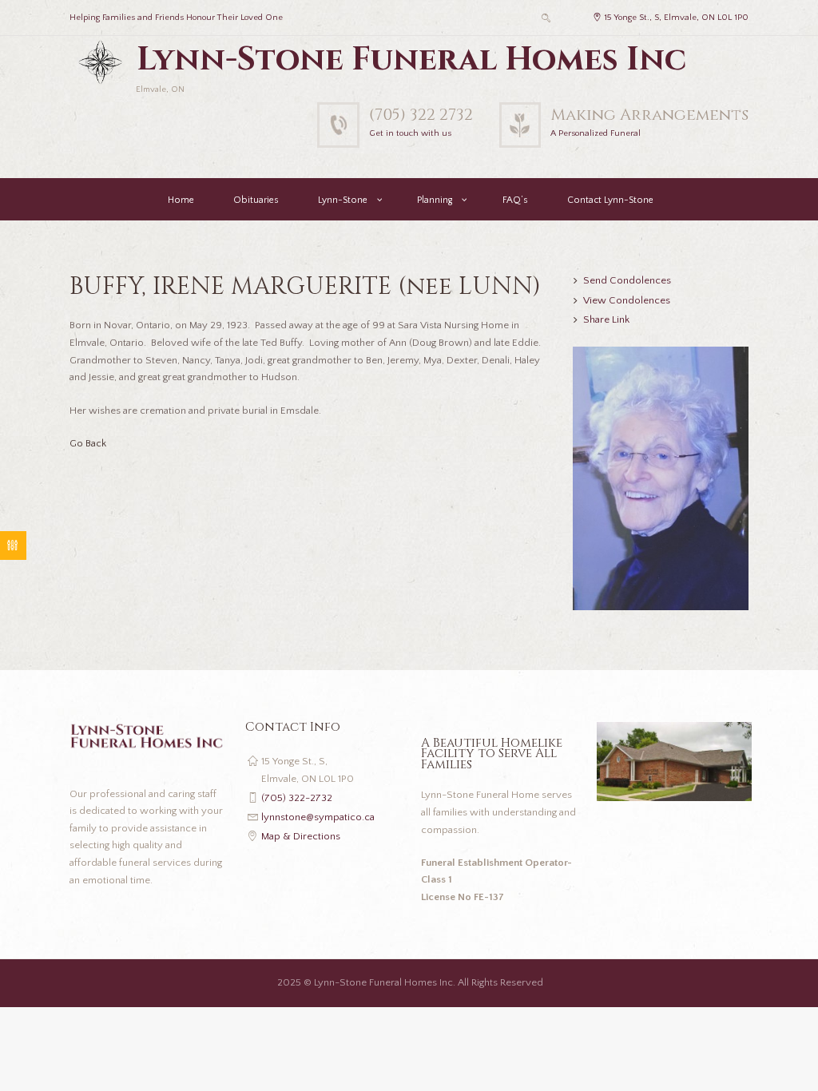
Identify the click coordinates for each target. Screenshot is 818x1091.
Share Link (606, 319)
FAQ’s (515, 200)
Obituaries (256, 200)
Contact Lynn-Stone (610, 200)
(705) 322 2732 (421, 114)
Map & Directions (300, 836)
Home (181, 200)
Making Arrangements (649, 114)
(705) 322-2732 (296, 797)
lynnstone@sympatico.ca (318, 817)
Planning (434, 200)
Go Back (87, 443)
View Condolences (626, 300)
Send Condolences (627, 280)
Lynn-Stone (342, 200)
